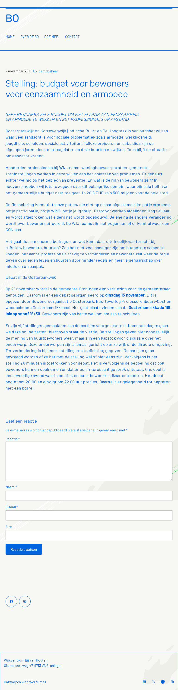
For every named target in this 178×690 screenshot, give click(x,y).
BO (12, 18)
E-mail (12, 507)
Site (9, 527)
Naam (11, 487)
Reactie (13, 439)
